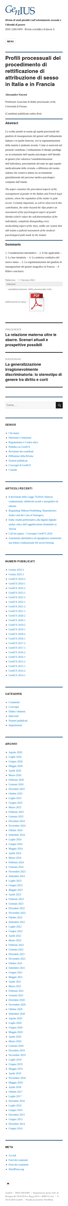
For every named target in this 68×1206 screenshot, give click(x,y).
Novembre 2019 (17, 1055)
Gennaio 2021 (16, 995)
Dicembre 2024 (17, 821)
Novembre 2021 (17, 958)
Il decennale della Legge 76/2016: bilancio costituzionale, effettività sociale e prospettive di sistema (33, 501)
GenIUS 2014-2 (17, 670)
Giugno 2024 (15, 844)
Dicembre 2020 (17, 1000)
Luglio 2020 (15, 1023)
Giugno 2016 (15, 1110)
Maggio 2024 (16, 848)
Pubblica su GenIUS (19, 446)
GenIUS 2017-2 (17, 643)
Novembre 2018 (17, 1078)
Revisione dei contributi (21, 451)
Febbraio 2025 (16, 811)
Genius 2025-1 (16, 574)
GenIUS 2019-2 (17, 624)
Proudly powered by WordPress (39, 1199)
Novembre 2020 (17, 1004)
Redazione (10, 279)
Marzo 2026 (15, 775)
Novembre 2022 (17, 912)
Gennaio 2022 (16, 949)
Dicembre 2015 (17, 1114)
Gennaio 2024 (16, 867)
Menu (10, 41)
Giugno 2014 (15, 1128)
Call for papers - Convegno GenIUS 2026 (30, 533)
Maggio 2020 (16, 1032)
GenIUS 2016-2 (17, 652)
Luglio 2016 (15, 1105)
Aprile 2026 (15, 770)
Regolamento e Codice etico (23, 442)
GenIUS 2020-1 (17, 620)
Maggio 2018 (16, 1082)
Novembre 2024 (17, 825)
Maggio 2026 (16, 766)
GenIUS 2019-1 (17, 629)
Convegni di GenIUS (20, 465)
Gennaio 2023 (16, 903)
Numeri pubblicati (18, 460)
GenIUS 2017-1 (17, 647)
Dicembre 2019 (17, 1050)
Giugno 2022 (15, 931)
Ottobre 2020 (15, 1009)
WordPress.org (16, 1169)
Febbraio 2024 (16, 862)
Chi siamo (14, 433)
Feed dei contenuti (18, 1160)
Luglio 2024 (15, 839)
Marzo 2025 (15, 807)
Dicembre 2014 (17, 1123)
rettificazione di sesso (15, 301)
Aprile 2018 (15, 1087)
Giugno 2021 (15, 972)
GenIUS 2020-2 (17, 615)
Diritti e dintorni (17, 711)
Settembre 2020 (17, 1013)
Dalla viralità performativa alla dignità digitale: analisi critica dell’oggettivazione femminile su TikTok (33, 524)
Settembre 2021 (17, 967)
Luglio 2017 (15, 1096)
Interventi (11, 284)
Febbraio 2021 (16, 990)
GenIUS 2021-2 (17, 606)
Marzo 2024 (15, 857)
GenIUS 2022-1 (17, 601)
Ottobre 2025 (15, 793)
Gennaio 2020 (16, 1045)
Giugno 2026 (15, 761)
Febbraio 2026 (16, 779)
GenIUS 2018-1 (17, 638)
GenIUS (8, 1193)
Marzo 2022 (15, 940)
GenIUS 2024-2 (17, 579)
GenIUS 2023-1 (17, 592)
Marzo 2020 (15, 1041)
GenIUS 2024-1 (17, 583)
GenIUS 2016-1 (17, 657)
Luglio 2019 (15, 1059)
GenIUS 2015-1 (17, 666)
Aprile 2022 (15, 935)
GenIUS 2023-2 (17, 588)
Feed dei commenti (18, 1164)
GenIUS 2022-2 (17, 597)
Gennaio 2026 (16, 784)
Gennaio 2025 (16, 816)
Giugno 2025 (15, 802)
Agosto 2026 (15, 752)
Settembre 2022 (17, 922)
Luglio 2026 (15, 756)
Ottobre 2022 (15, 917)
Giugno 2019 (15, 1064)
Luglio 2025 (15, 798)
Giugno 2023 (15, 885)
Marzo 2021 (15, 986)
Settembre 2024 (17, 834)
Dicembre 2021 (17, 954)
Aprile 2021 (15, 981)
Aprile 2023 (15, 894)
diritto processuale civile (39, 289)
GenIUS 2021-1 (17, 611)
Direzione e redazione (20, 437)
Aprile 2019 (15, 1073)
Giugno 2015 (15, 1119)
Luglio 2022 (15, 926)
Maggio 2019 (16, 1068)
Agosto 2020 (15, 1018)
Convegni (14, 706)
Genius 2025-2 (16, 569)
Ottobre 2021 (15, 963)
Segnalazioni (15, 725)
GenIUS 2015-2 (17, 661)
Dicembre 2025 (17, 789)
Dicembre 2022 (17, 908)
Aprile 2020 (15, 1036)
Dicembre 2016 (17, 1101)
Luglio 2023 (15, 880)
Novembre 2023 (17, 871)
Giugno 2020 (15, 1027)
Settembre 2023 (17, 876)
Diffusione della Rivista (21, 456)
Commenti (14, 702)
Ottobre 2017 (15, 1091)
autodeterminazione (17, 289)
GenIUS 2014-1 (17, 675)
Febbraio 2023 (16, 899)
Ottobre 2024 (15, 830)
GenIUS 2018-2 (17, 634)
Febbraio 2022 (16, 945)
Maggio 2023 (16, 889)
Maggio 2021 (16, 977)
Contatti (13, 469)
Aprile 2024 (15, 853)
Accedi (12, 1155)
